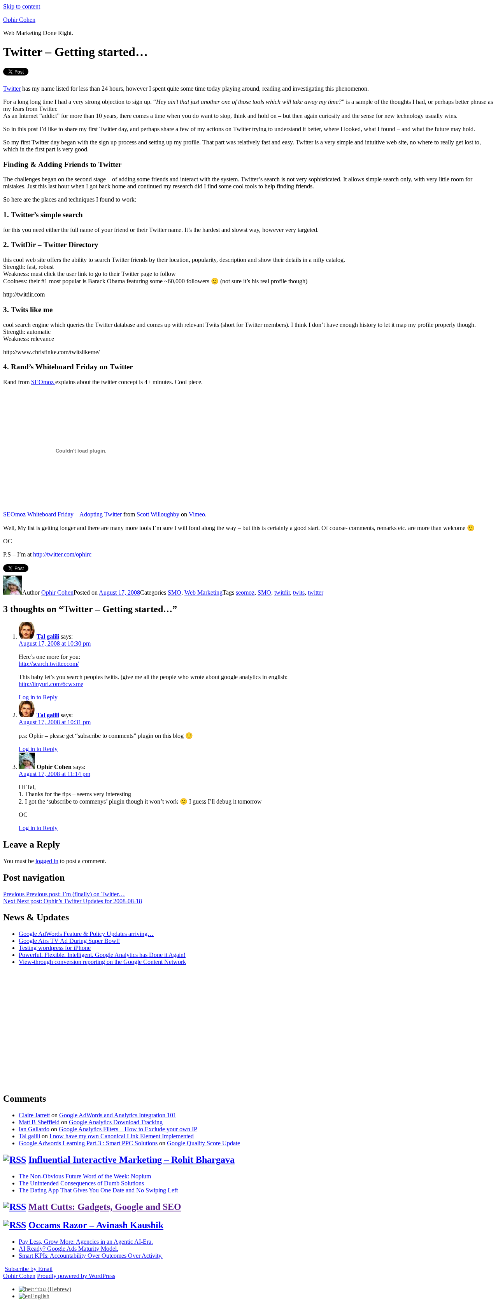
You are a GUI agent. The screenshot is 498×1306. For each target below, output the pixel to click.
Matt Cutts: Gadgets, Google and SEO (104, 1207)
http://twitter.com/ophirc (62, 554)
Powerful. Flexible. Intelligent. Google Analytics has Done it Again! (102, 954)
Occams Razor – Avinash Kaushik (95, 1225)
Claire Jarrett (34, 1115)
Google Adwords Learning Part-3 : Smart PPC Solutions (88, 1143)
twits (299, 592)
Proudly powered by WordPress (76, 1276)
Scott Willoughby (158, 514)
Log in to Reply (38, 697)
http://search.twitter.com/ (49, 663)
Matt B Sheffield (39, 1122)
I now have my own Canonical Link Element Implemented (121, 1136)
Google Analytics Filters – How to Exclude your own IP (128, 1129)
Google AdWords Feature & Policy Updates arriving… (86, 933)
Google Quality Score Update (203, 1143)
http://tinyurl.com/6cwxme (51, 684)
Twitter (12, 88)
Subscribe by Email (29, 1269)
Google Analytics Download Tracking (116, 1122)
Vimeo (197, 514)
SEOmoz (43, 382)
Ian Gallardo (34, 1129)
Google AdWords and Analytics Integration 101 (117, 1115)
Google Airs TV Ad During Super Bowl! (69, 940)
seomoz (245, 592)
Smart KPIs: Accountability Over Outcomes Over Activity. (91, 1255)
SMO (174, 592)
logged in (46, 861)
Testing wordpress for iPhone (55, 947)
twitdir (282, 592)
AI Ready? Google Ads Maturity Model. (68, 1248)
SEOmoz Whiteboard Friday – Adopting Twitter (62, 514)
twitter (315, 592)
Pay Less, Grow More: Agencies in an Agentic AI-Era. (86, 1241)
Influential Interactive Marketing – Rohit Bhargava (131, 1160)
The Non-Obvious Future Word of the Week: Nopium (85, 1176)
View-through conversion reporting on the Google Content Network (102, 961)
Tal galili (48, 636)
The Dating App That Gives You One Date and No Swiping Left (98, 1190)
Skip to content (21, 6)
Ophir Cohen (19, 19)
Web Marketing (203, 592)
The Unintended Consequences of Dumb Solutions (81, 1183)
